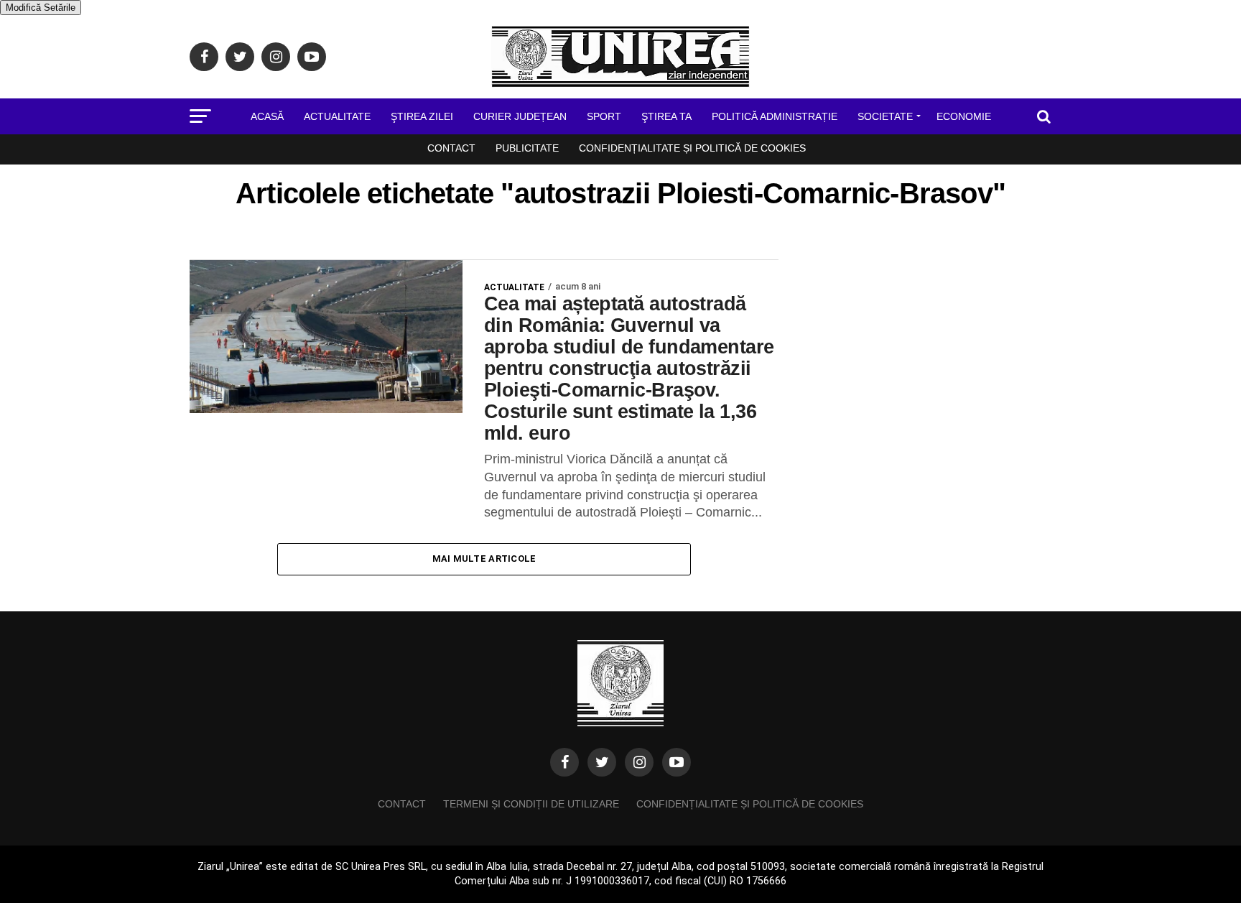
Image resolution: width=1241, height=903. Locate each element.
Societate (885, 116)
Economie (963, 116)
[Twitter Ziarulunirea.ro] (601, 762)
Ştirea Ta (666, 116)
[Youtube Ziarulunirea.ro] (676, 762)
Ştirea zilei (422, 116)
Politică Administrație (774, 116)
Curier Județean (520, 116)
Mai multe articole (484, 558)
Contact (451, 148)
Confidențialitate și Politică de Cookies (692, 148)
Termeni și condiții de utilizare (531, 804)
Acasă (267, 116)
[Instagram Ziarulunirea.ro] (639, 762)
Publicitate (527, 148)
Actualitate (337, 116)
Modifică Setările (40, 7)
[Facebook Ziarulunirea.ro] (564, 762)
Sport (604, 116)
